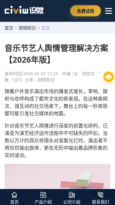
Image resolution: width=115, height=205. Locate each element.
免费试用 (85, 11)
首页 (9, 28)
